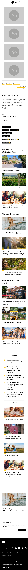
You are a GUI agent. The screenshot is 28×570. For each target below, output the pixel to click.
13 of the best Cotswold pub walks (12, 188)
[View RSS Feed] (26, 548)
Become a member (22, 1)
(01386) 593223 (5, 122)
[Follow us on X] (13, 548)
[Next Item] (20, 490)
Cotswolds (5, 130)
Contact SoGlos (5, 552)
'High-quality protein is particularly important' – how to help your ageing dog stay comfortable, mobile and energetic (13, 253)
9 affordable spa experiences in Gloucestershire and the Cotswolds (13, 510)
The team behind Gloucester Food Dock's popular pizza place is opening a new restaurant (14, 303)
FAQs (22, 552)
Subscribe (21, 529)
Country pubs (5, 139)
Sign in (25, 2)
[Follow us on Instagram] (9, 548)
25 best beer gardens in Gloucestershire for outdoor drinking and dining (13, 474)
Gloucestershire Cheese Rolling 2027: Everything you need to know (15, 377)
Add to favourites (21, 86)
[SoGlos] (14, 2)
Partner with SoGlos (14, 552)
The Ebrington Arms (6, 126)
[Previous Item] (18, 490)
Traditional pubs (6, 142)
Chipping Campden (6, 133)
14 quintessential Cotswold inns (11, 170)
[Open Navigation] (3, 2)
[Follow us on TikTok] (22, 548)
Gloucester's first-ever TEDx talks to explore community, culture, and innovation (15, 394)
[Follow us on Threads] (6, 548)
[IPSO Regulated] (6, 542)
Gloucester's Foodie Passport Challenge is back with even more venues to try (13, 438)
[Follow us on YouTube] (19, 548)
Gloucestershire (14, 130)
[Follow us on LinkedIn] (16, 548)
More (23, 150)
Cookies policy (5, 561)
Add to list (22, 89)
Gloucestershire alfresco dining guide (14, 420)
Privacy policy (11, 561)
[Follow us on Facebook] (3, 548)
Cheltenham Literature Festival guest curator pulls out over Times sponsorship (15, 361)
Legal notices (17, 561)
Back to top (4, 567)
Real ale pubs (14, 139)
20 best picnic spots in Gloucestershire (11, 456)
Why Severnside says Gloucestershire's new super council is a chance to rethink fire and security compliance (15, 385)
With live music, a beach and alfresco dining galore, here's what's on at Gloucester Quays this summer (12, 343)
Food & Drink (5, 136)
